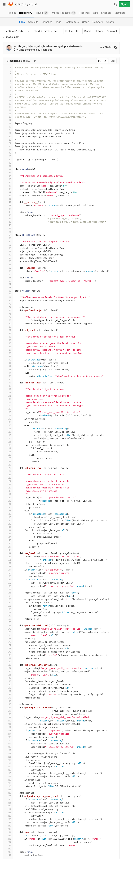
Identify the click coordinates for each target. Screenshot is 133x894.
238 (9, 845)
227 (9, 809)
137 (9, 514)
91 (10, 363)
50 (10, 228)
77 (10, 317)
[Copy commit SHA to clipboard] (115, 47)
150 (9, 556)
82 (10, 333)
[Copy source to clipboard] (99, 60)
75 (10, 310)
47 (10, 218)
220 (9, 786)
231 (9, 822)
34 (10, 176)
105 (9, 409)
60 (10, 261)
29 (10, 159)
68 (10, 287)
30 (10, 163)
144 (9, 537)
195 (9, 704)
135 (9, 507)
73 (10, 304)
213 (9, 763)
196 (9, 707)
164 (9, 602)
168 (9, 616)
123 (9, 468)
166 (9, 609)
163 (9, 599)
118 (9, 451)
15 (10, 113)
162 (9, 596)
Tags (58, 21)
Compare (97, 21)
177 (9, 645)
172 (9, 629)
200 (9, 721)
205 (9, 737)
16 (10, 117)
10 (10, 97)
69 (10, 291)
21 (10, 133)
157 (9, 579)
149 (9, 553)
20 (10, 130)
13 (10, 107)
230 (9, 819)
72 (10, 300)
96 (10, 379)
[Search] (115, 4)
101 (9, 396)
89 (10, 356)
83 (10, 337)
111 (9, 428)
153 (9, 566)
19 (10, 127)
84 (10, 340)
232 (9, 826)
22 (10, 136)
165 (9, 606)
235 (9, 835)
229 (9, 816)
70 (10, 294)
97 (10, 383)
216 (9, 773)
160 (9, 589)
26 (10, 150)
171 (9, 625)
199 (9, 717)
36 (10, 182)
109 (9, 422)
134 (9, 504)
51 (10, 232)
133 (9, 501)
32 (10, 169)
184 (9, 668)
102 (9, 399)
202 (9, 727)
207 (9, 744)
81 (10, 330)
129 (9, 488)
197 (9, 711)
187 (9, 678)
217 (9, 776)
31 (10, 166)
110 (9, 425)
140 (9, 524)
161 (9, 593)
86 (10, 346)
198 (9, 714)
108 (9, 419)
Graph (85, 21)
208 (9, 747)
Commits (33, 21)
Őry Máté (19, 49)
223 (9, 796)
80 (10, 327)
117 (9, 448)
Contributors (72, 21)
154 (9, 570)
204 (9, 734)
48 (10, 222)
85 (10, 343)
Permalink (112, 31)
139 (9, 520)
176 (9, 642)
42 (10, 202)
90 (10, 360)
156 (9, 576)
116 (9, 445)
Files (22, 21)
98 (10, 386)
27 (10, 153)
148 (9, 550)
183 (9, 665)
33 (10, 173)
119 (9, 455)
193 (9, 698)
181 (9, 658)
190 (9, 688)
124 (9, 471)
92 (10, 366)
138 (9, 517)
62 (10, 268)
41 (10, 199)
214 (9, 766)
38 (10, 189)
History (99, 31)
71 (10, 297)
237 (9, 842)
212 (9, 760)
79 (10, 323)
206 (9, 740)
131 (9, 494)
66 (10, 281)
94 (10, 373)
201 (9, 724)
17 (10, 120)
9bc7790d (105, 47)
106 (9, 412)
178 (9, 648)
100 (9, 392)
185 (9, 671)
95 (10, 376)
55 (10, 245)
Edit (112, 60)
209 (9, 750)
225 (9, 803)
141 (9, 527)
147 (9, 547)
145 (9, 540)
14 (10, 110)
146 (9, 543)
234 (9, 832)
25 (10, 146)
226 (9, 806)
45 (10, 212)
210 (9, 753)
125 (9, 474)
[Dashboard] (10, 5)
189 (9, 684)
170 (9, 622)
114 (9, 438)
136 (9, 511)
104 (9, 406)
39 (10, 192)
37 (10, 186)
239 (9, 849)
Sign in (124, 4)
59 (10, 258)
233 (9, 829)
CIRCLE (20, 4)
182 (9, 661)
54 (10, 241)
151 (9, 560)
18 (10, 123)
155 (9, 573)
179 (9, 652)
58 (10, 255)
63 (10, 271)
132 (9, 497)
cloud (33, 4)
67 (10, 284)
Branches (47, 21)
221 (9, 789)
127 (9, 481)
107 (9, 415)
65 (10, 278)
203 (9, 730)
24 (10, 143)
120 (9, 458)
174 (9, 635)
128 (9, 484)
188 (9, 681)
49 (10, 225)
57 (10, 251)
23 (10, 140)
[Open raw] (105, 60)
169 (9, 619)
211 (9, 757)
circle (47, 31)
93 (10, 369)
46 (10, 215)
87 (10, 350)
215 (9, 770)
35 (10, 179)
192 (9, 694)
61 (10, 264)
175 (9, 639)
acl (55, 31)
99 (10, 389)
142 (9, 530)
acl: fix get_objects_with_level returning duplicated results (48, 46)
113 (9, 435)
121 (9, 461)
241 (9, 855)
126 (9, 478)
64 (10, 274)
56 (10, 248)
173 (9, 632)
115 (9, 442)
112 (9, 432)
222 (9, 793)
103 (9, 402)
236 (9, 839)
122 (9, 465)
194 (9, 701)
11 (10, 100)
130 (9, 491)
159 (9, 586)
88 (10, 353)
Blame (87, 31)
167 (9, 612)
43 (10, 205)
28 (10, 156)
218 (9, 780)
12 (10, 104)
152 (9, 563)
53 (10, 238)
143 (9, 533)
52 (10, 235)
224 (9, 799)
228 (9, 812)
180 (9, 655)
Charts (110, 21)
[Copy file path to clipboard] (35, 61)
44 (10, 209)
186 (9, 675)
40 (10, 195)
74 (10, 307)
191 (9, 691)
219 (9, 783)
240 (9, 852)
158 (9, 583)
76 (10, 314)
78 (10, 320)
